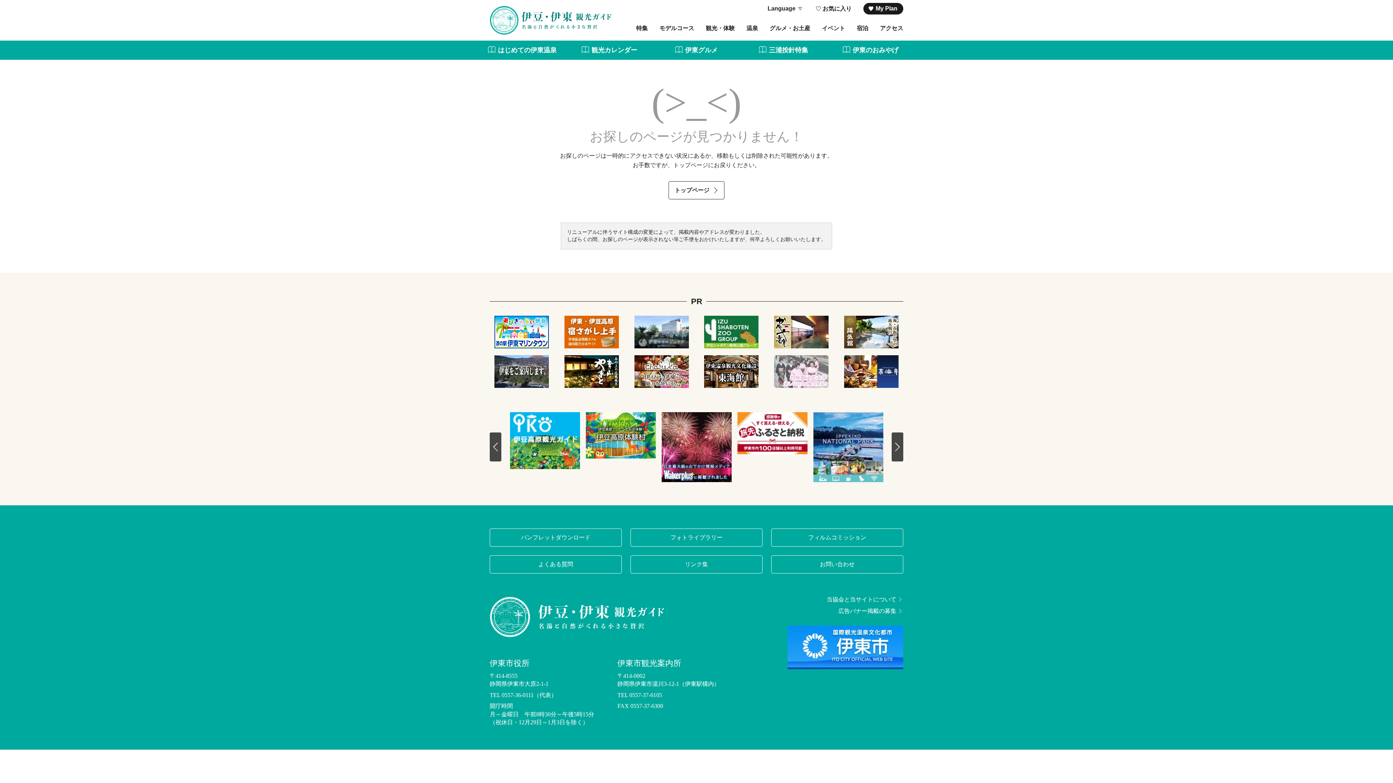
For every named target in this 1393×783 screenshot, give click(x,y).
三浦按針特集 (788, 50)
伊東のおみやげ (876, 50)
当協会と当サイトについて (861, 599)
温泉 (752, 28)
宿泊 (862, 28)
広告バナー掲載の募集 (867, 611)
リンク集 (696, 564)
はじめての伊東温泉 (527, 50)
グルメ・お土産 (790, 28)
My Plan (886, 8)
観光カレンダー (614, 50)
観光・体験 (720, 28)
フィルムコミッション (837, 537)
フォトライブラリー (696, 537)
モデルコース (676, 28)
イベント (833, 28)
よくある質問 (555, 564)
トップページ (692, 190)
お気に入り (837, 8)
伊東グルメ (701, 50)
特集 (642, 28)
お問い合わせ (837, 564)
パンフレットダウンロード (556, 537)
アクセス (891, 28)
